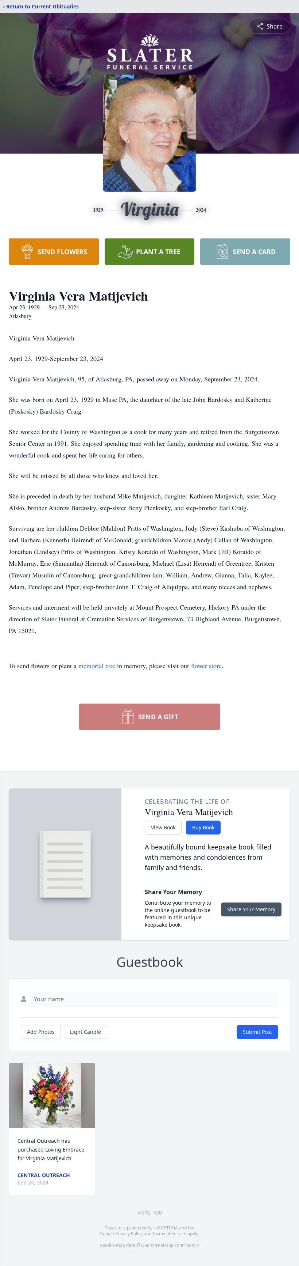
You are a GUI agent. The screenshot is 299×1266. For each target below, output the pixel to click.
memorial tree (96, 665)
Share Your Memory (251, 909)
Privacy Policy (129, 1234)
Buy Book (203, 827)
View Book (163, 827)
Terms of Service (169, 1234)
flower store (206, 665)
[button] (52, 1095)
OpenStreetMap (157, 1245)
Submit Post (257, 1031)
